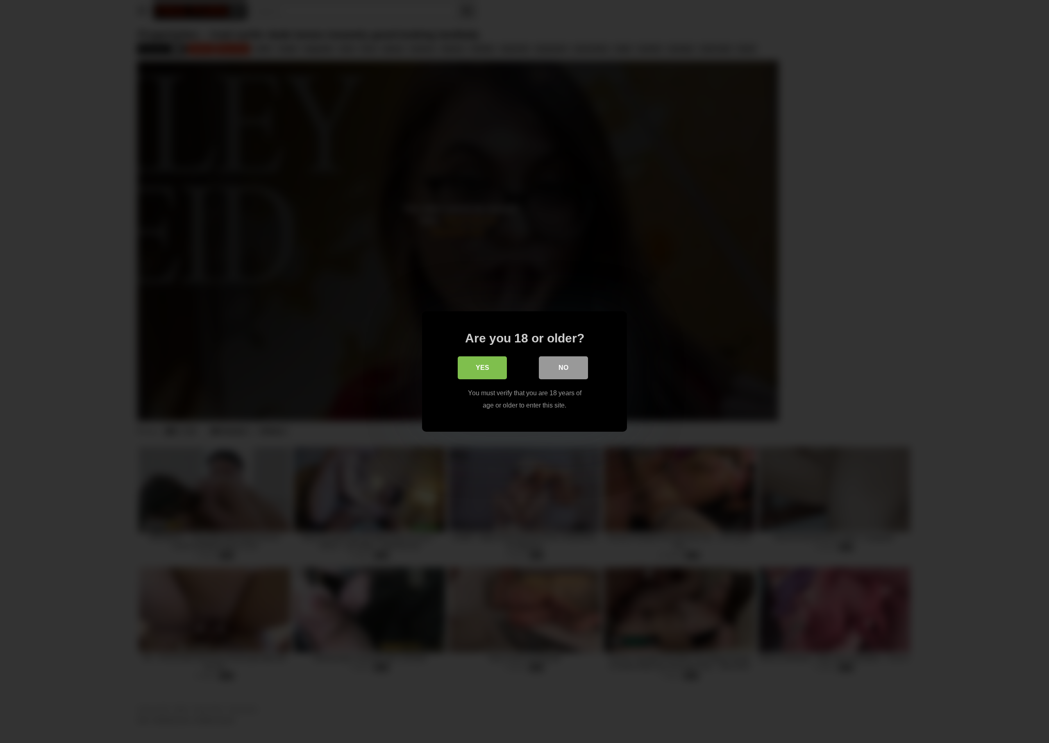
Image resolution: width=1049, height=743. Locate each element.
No (563, 367)
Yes (482, 367)
